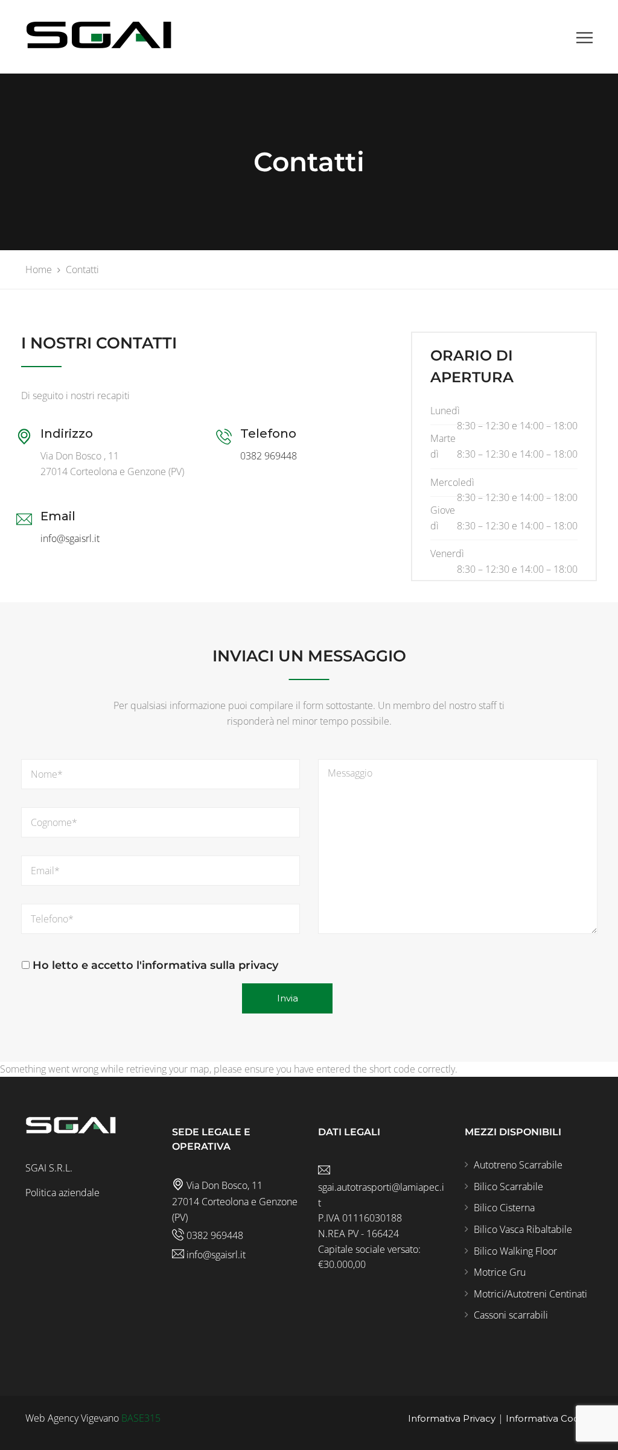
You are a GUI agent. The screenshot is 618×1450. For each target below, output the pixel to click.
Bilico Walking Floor (515, 1251)
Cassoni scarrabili (511, 1315)
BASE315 (141, 1418)
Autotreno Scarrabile (518, 1164)
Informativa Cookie (549, 1418)
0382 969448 (268, 455)
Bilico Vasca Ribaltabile (523, 1229)
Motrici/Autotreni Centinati (530, 1293)
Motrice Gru (500, 1272)
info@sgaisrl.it (70, 538)
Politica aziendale (62, 1192)
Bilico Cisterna (504, 1207)
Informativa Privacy (451, 1418)
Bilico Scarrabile (508, 1186)
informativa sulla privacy (210, 965)
